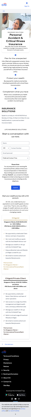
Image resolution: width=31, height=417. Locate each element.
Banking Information (10, 374)
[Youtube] (15, 399)
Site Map (6, 385)
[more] (4, 11)
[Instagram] (12, 399)
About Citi (7, 378)
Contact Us (7, 382)
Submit (15, 187)
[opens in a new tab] (4, 4)
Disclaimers (7, 363)
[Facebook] (19, 399)
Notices (6, 366)
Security (6, 370)
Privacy (6, 359)
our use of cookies (13, 411)
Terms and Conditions (11, 356)
